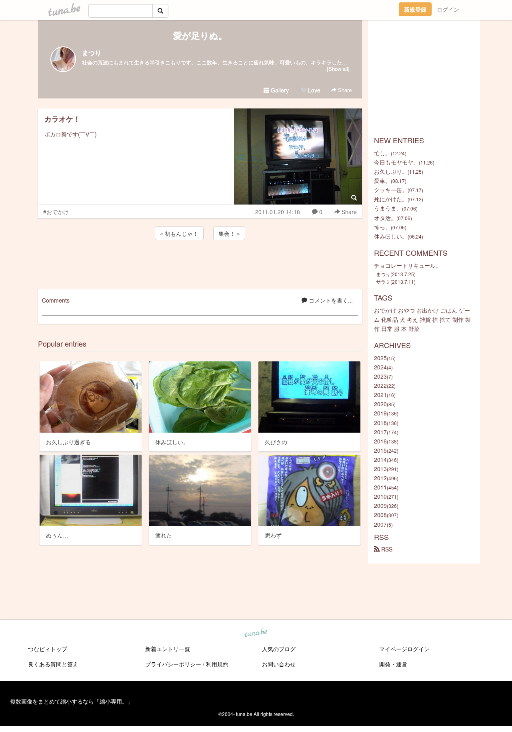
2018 (380, 423)
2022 (380, 385)
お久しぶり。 (391, 171)
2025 (380, 358)
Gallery (279, 90)
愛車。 (382, 180)
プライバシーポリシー (173, 664)
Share (344, 90)
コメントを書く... (330, 300)
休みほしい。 (391, 236)
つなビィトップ (47, 649)
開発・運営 (393, 664)
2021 (380, 395)
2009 (380, 505)
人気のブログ (279, 649)
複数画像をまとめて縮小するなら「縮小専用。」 (71, 701)
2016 (380, 441)
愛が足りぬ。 (200, 35)
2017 (380, 432)
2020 (380, 404)
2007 (380, 524)
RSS (386, 549)
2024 (380, 367)
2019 (380, 413)
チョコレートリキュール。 (407, 265)
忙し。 (382, 153)
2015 (380, 450)
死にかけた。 (391, 199)
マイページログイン (404, 649)
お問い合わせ (279, 664)
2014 (380, 459)
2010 (380, 496)
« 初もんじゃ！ (179, 233)
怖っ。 (382, 227)
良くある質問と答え (53, 664)
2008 (380, 515)
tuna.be (255, 633)
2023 (380, 376)
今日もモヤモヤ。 (396, 162)
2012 (380, 478)
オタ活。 (385, 218)
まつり (91, 52)
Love (313, 90)
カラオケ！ (62, 119)
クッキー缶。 (391, 190)
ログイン (448, 9)
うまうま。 (388, 208)
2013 (380, 469)
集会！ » (229, 233)
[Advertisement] (200, 263)
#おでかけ (56, 212)
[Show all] (338, 68)
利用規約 (217, 664)
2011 (380, 487)
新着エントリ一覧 (167, 649)
